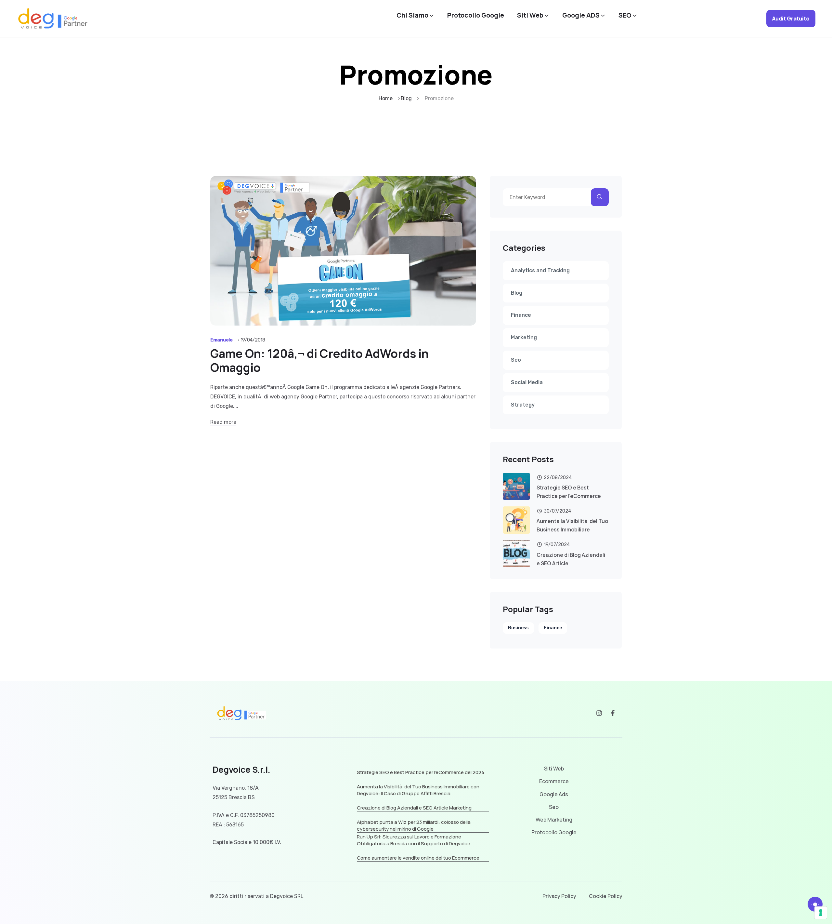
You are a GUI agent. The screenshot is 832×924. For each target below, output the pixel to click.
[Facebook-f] (613, 713)
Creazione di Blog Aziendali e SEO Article (571, 559)
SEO (624, 15)
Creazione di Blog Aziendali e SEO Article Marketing (414, 807)
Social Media (527, 382)
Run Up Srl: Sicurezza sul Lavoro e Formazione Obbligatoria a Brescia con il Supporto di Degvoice (413, 840)
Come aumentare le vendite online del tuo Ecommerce (418, 857)
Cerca (600, 197)
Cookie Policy (605, 896)
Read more (223, 422)
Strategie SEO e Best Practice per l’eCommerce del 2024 (420, 772)
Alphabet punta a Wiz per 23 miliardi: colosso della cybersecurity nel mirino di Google (414, 825)
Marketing (524, 337)
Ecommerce (554, 781)
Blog (516, 293)
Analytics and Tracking (540, 270)
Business (518, 628)
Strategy (523, 405)
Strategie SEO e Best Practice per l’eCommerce (569, 492)
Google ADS (581, 15)
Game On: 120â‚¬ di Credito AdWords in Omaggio (319, 360)
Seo (516, 360)
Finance (521, 315)
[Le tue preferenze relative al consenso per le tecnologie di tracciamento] (820, 912)
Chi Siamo (412, 15)
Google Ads (554, 794)
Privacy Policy (559, 896)
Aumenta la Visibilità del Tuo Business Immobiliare (572, 525)
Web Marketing (554, 820)
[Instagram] (599, 713)
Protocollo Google (475, 15)
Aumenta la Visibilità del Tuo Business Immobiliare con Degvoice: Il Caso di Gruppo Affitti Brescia (418, 790)
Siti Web (530, 15)
